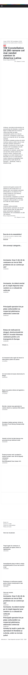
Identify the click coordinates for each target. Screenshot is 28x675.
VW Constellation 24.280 (17, 212)
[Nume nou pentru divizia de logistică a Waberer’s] (10, 388)
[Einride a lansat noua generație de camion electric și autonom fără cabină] (10, 404)
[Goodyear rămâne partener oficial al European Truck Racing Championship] (10, 420)
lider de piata (15, 209)
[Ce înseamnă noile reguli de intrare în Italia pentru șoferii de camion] (10, 356)
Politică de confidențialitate (9, 525)
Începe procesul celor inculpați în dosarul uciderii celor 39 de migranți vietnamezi (12, 456)
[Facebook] (3, 218)
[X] (0, 656)
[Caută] (26, 6)
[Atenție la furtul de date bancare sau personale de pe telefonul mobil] (10, 436)
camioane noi (15, 208)
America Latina (7, 206)
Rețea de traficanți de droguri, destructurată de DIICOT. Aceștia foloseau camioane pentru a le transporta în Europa (13, 334)
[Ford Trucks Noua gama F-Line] (14, 2)
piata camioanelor (8, 211)
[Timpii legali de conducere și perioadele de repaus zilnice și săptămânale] (11, 544)
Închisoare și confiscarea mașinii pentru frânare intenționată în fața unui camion (13, 583)
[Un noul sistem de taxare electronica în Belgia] (10, 372)
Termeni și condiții (7, 523)
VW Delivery (6, 214)
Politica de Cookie (7, 526)
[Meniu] (2, 6)
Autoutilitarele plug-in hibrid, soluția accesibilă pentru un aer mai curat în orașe (13, 565)
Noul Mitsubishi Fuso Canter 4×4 (11, 461)
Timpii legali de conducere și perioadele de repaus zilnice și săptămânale (12, 547)
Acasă (4, 41)
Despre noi (5, 522)
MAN (21, 209)
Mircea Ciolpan (6, 60)
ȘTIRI (8, 41)
